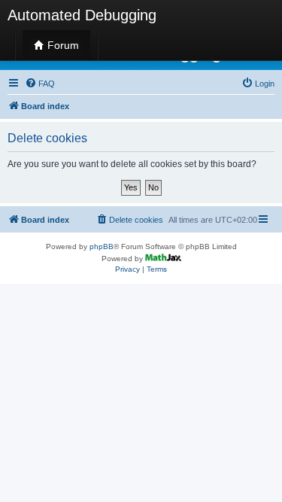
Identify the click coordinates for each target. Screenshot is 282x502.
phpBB (101, 246)
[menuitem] (40, 84)
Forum (61, 45)
